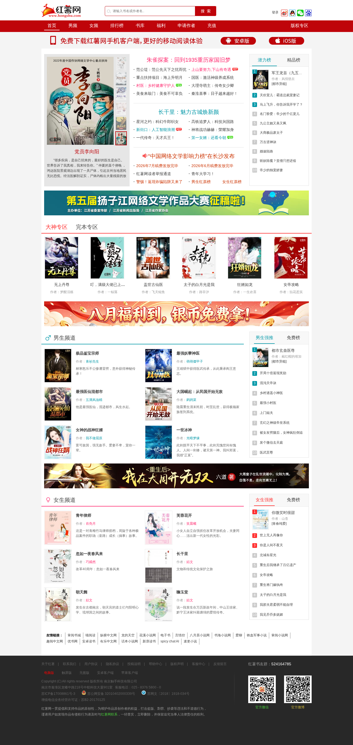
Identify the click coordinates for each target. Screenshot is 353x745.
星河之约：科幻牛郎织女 (157, 121)
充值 (211, 25)
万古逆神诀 (268, 142)
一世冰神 (184, 430)
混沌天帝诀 (268, 383)
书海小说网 (222, 635)
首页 (51, 25)
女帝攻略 (291, 284)
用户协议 (91, 664)
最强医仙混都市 (89, 391)
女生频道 (65, 500)
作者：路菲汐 (199, 292)
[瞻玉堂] (158, 604)
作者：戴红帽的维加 (286, 356)
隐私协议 (112, 664)
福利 (161, 25)
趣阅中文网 (54, 641)
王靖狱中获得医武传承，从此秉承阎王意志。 (206, 371)
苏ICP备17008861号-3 (58, 694)
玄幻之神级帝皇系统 (275, 423)
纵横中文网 (108, 635)
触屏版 (67, 673)
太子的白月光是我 (199, 284)
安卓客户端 (105, 673)
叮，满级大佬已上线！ (109, 284)
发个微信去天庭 (271, 442)
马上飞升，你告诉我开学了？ (281, 104)
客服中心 (198, 664)
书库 (140, 25)
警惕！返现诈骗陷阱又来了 (159, 181)
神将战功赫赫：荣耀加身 (212, 129)
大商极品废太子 (271, 133)
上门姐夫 (266, 413)
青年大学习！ (203, 173)
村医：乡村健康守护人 (156, 85)
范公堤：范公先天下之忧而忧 (161, 69)
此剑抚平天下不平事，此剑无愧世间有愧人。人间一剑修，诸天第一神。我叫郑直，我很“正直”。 (207, 450)
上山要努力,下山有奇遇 (211, 69)
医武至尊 (266, 452)
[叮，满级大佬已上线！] (107, 258)
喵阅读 (90, 635)
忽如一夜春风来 (86, 151)
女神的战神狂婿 (89, 430)
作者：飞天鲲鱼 (153, 292)
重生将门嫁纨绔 (271, 585)
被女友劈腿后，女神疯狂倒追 (281, 433)
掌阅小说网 (279, 635)
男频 (72, 25)
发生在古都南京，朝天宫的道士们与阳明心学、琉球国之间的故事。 (107, 609)
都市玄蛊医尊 (283, 350)
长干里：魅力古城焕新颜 (188, 112)
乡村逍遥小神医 (271, 393)
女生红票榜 (232, 181)
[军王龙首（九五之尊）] (260, 79)
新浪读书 (149, 641)
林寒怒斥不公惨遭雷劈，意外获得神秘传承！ (105, 371)
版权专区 (299, 25)
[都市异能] (279, 84)
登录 (275, 12)
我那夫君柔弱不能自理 (276, 605)
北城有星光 (268, 555)
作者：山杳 (280, 519)
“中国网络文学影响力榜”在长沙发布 (191, 156)
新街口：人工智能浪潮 (156, 129)
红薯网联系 (109, 714)
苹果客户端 (129, 673)
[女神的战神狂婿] (58, 442)
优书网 (72, 641)
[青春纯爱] (279, 524)
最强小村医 (268, 403)
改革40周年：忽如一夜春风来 (97, 569)
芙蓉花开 (184, 515)
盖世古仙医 (153, 284)
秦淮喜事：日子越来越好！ (214, 93)
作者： (87, 361)
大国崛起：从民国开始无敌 (199, 391)
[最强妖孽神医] (158, 366)
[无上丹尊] (61, 258)
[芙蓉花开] (158, 528)
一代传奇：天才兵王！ (155, 137)
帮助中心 (155, 664)
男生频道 (65, 338)
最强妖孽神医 (188, 353)
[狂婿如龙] (245, 258)
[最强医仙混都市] (58, 404)
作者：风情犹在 (283, 79)
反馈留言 (220, 664)
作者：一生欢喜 (244, 292)
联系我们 (69, 664)
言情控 (180, 635)
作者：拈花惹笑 (291, 292)
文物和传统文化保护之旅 (194, 569)
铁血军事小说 (257, 635)
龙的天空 (128, 635)
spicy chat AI (170, 641)
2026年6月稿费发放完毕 (212, 166)
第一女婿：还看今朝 (209, 137)
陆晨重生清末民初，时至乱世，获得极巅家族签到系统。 (207, 409)
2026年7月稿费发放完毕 (157, 166)
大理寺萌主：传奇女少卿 (212, 85)
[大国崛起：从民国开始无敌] (158, 404)
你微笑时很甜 (283, 512)
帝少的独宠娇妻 (271, 170)
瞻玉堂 (182, 592)
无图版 (84, 673)
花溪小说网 (147, 635)
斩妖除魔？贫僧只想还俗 (278, 161)
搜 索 (206, 11)
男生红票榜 (201, 181)
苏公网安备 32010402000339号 (111, 694)
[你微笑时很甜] (260, 519)
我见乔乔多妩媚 (271, 615)
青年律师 (83, 515)
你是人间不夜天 (271, 545)
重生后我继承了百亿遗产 (278, 565)
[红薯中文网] (61, 19)
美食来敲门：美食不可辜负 (159, 93)
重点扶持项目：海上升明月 (159, 77)
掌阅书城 (74, 635)
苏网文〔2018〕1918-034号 (168, 694)
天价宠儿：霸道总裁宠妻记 (279, 95)
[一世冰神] (158, 442)
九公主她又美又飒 (273, 123)
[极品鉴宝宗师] (58, 366)
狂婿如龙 (245, 284)
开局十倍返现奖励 (273, 373)
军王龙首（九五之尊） (291, 73)
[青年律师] (58, 528)
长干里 (182, 553)
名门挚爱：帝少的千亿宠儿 (279, 114)
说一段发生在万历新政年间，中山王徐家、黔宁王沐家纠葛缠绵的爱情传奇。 (207, 609)
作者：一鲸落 (107, 292)
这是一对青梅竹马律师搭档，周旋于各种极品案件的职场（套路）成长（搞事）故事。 (107, 533)
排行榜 (117, 25)
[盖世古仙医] (153, 258)
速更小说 (190, 641)
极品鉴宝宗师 (87, 353)
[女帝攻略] (291, 258)
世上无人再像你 (271, 535)
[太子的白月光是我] (199, 258)
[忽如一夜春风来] (80, 144)
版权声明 (177, 664)
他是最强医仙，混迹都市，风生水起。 (104, 407)
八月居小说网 (200, 635)
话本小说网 (129, 641)
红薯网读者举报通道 (153, 173)
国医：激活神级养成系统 (212, 77)
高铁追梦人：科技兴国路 (212, 121)
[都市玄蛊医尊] (260, 357)
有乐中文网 (108, 641)
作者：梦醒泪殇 (61, 292)
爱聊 (239, 635)
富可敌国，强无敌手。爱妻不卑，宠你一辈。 (105, 447)
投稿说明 (134, 664)
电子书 (165, 635)
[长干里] (158, 566)
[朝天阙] (58, 604)
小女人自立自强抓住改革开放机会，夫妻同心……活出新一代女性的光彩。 (207, 533)
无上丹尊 (61, 284)
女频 (93, 25)
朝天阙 (81, 592)
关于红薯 (48, 664)
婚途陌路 (266, 151)
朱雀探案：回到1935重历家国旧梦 (189, 60)
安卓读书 (88, 641)
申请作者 (186, 25)
